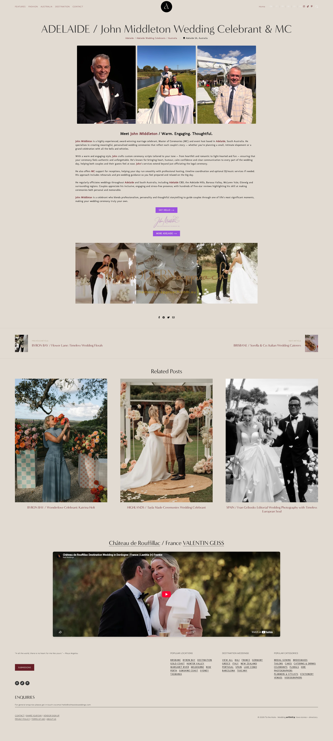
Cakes (288, 663)
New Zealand (249, 663)
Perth (173, 670)
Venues (278, 677)
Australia (173, 38)
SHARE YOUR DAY (34, 715)
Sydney (204, 670)
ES (294, 6)
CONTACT (78, 6)
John (114, 156)
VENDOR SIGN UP (52, 715)
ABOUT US (51, 719)
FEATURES (20, 6)
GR (300, 6)
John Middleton (143, 133)
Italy (235, 663)
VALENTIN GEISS (203, 542)
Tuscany (242, 670)
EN (271, 6)
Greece (226, 663)
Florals (294, 667)
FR (282, 6)
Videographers (293, 677)
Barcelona (228, 670)
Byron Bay (189, 660)
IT (277, 6)
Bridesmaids (300, 660)
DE (288, 6)
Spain (239, 667)
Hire (303, 667)
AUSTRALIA (47, 6)
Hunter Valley (195, 663)
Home (262, 6)
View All (227, 660)
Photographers (283, 670)
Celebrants (281, 667)
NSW (208, 667)
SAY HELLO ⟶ (166, 210)
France (246, 660)
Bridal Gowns (282, 660)
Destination (204, 660)
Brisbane (175, 660)
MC (93, 171)
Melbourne (197, 667)
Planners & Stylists (286, 674)
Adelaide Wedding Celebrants (151, 38)
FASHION (33, 6)
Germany (257, 660)
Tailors (278, 663)
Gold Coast (177, 663)
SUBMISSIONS (24, 667)
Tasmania (176, 674)
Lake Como (250, 667)
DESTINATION (62, 6)
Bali (237, 660)
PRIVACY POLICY (22, 719)
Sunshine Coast (188, 670)
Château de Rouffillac (134, 542)
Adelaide (130, 38)
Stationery (307, 674)
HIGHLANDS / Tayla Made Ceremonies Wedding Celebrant (166, 507)
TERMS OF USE (38, 719)
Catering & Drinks (305, 663)
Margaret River (179, 667)
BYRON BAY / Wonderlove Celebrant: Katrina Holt (61, 507)
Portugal (227, 667)
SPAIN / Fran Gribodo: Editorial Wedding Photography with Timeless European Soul (271, 509)
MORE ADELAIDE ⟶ (166, 233)
